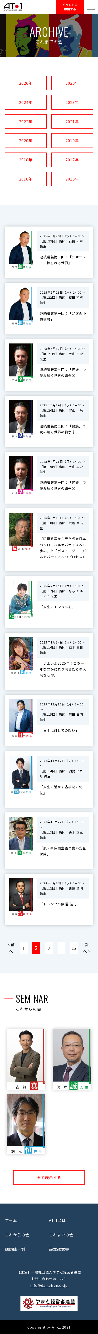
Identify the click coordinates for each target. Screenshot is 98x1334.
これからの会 (17, 1234)
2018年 (26, 159)
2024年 (26, 102)
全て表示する (49, 1177)
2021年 (72, 121)
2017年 (72, 159)
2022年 (26, 121)
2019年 (72, 140)
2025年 (72, 83)
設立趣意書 (59, 1249)
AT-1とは (57, 1220)
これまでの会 (61, 1234)
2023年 (72, 102)
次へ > (87, 948)
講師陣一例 (15, 1249)
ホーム (11, 1220)
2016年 (26, 179)
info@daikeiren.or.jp (49, 1285)
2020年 (26, 140)
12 (74, 948)
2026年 (26, 83)
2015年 (72, 179)
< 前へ (11, 948)
